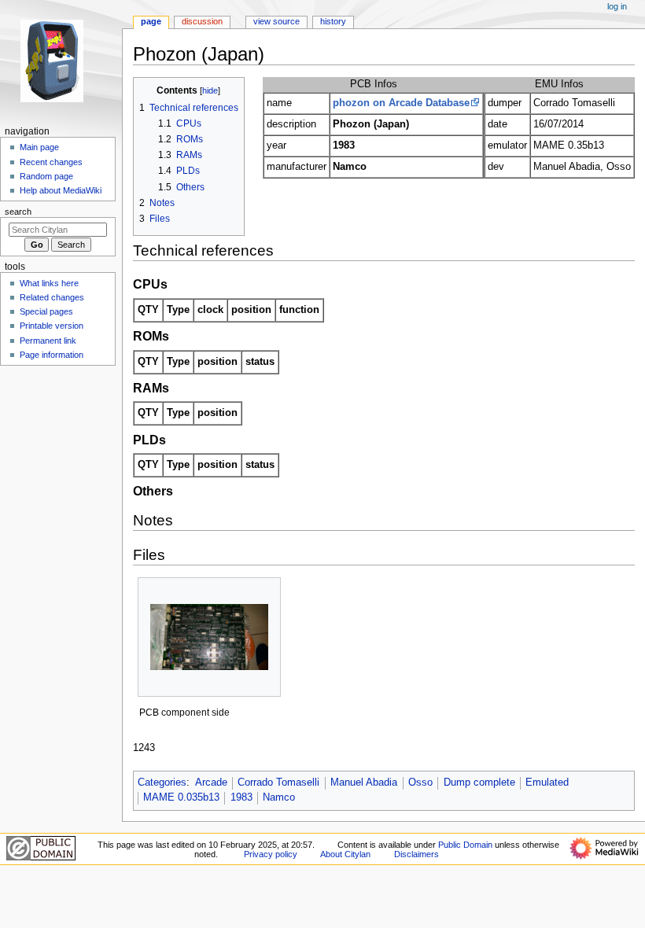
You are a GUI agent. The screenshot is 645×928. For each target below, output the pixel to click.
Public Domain (465, 844)
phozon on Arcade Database (401, 103)
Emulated (547, 782)
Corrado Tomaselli (278, 782)
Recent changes (51, 162)
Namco (279, 797)
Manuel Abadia (363, 782)
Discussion (202, 21)
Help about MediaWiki (60, 190)
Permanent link (48, 340)
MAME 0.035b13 (181, 797)
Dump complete (479, 782)
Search (18, 211)
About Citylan (345, 854)
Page (151, 21)
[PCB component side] (209, 637)
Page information (51, 354)
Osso (420, 782)
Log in (617, 6)
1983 (241, 797)
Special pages (46, 311)
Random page (46, 176)
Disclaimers (416, 854)
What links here (49, 283)
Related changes (52, 297)
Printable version (51, 325)
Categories (162, 782)
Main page (39, 147)
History (333, 21)
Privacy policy (270, 854)
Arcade (211, 782)
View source (276, 21)
